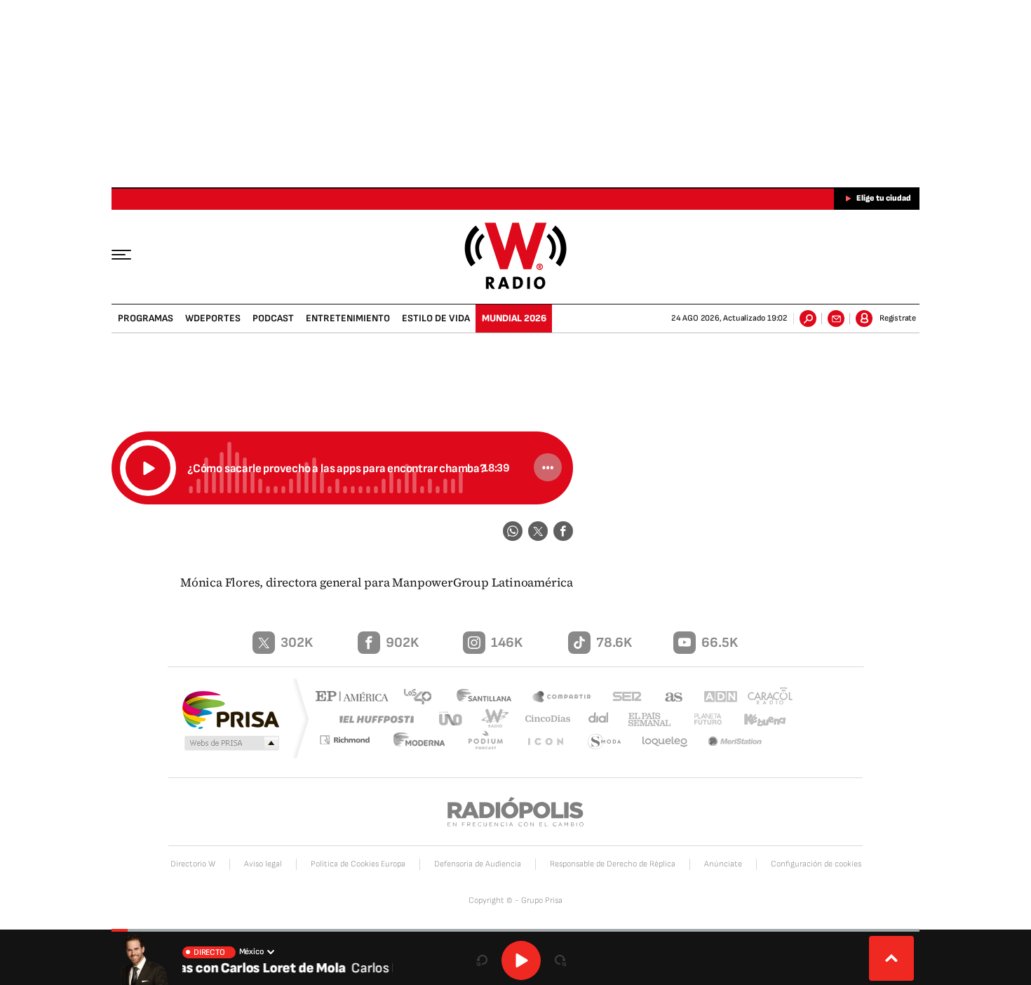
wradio (492, 719)
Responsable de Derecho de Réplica (612, 864)
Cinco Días (543, 719)
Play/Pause (148, 468)
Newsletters (836, 318)
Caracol (765, 697)
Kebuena (759, 719)
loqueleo (665, 742)
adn (713, 697)
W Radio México (515, 255)
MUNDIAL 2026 (514, 318)
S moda (605, 742)
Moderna (428, 742)
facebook (563, 531)
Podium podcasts (491, 742)
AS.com (667, 697)
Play (521, 960)
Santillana (488, 697)
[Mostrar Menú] (131, 254)
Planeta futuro (701, 719)
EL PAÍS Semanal (644, 720)
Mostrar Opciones (548, 467)
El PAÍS (355, 697)
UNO (451, 719)
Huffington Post (373, 719)
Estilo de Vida (436, 318)
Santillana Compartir (562, 697)
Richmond (353, 742)
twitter (538, 531)
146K (507, 642)
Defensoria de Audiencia (477, 864)
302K (297, 642)
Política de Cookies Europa (358, 864)
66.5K (719, 642)
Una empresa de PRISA (230, 709)
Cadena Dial (593, 719)
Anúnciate (723, 864)
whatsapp (513, 531)
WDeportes (213, 318)
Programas (145, 318)
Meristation (736, 742)
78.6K (614, 642)
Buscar (808, 318)
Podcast (273, 318)
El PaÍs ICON (548, 742)
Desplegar (891, 958)
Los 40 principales (422, 697)
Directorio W (192, 864)
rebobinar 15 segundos (481, 960)
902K (402, 642)
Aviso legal (263, 864)
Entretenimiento (348, 318)
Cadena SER (623, 697)
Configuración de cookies (816, 864)
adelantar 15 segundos (560, 960)
